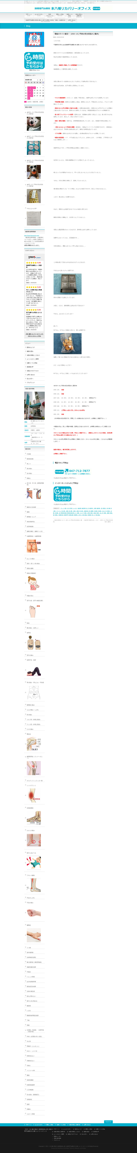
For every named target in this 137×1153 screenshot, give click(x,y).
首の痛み (98, 515)
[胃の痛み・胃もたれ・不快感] (33, 692)
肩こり (29, 463)
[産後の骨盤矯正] (33, 583)
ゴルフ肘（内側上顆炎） (34, 719)
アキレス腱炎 (31, 875)
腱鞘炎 (29, 925)
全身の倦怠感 (31, 991)
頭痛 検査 (93, 513)
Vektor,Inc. (77, 1148)
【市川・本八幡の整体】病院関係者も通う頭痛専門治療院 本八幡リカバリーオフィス (66, 1146)
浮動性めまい (31, 1060)
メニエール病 (31, 1070)
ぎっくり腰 (63, 508)
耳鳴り (29, 1065)
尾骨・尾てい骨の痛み (33, 563)
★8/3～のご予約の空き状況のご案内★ (35, 185)
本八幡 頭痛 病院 (74, 511)
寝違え (104, 508)
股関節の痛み (31, 705)
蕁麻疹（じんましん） (33, 1046)
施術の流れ (30, 351)
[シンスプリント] (33, 795)
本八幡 (108, 508)
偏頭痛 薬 (99, 508)
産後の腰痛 (30, 568)
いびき (29, 1010)
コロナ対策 (69, 508)
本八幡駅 (91, 511)
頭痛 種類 (106, 513)
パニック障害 (31, 977)
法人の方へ (30, 378)
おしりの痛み (31, 558)
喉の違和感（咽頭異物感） (34, 962)
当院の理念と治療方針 (74, 1124)
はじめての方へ (39, 1124)
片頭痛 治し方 (102, 511)
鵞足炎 (29, 734)
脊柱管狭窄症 (31, 521)
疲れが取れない (31, 996)
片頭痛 (95, 511)
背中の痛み (30, 655)
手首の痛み (30, 902)
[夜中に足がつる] (33, 863)
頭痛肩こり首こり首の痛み (80, 515)
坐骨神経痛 (30, 526)
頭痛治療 (71, 515)
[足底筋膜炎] (33, 818)
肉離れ (29, 1109)
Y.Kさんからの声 (32, 208)
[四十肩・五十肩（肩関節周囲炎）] (33, 494)
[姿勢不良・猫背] (33, 670)
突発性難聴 (30, 1080)
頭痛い (56, 515)
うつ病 (29, 947)
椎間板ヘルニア (31, 517)
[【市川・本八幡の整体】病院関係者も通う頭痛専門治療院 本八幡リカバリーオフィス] (68, 9)
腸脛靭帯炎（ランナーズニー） (34, 757)
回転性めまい (31, 1056)
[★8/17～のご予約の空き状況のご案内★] (33, 148)
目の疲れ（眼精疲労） (33, 1094)
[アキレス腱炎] (33, 885)
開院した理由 (49, 1124)
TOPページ (29, 1124)
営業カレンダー (57, 1136)
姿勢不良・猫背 (31, 660)
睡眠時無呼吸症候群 (33, 1015)
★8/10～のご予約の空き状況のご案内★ (35, 161)
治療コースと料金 (32, 363)
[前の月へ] (37, 80)
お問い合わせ (31, 374)
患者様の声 (30, 367)
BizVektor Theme (68, 1148)
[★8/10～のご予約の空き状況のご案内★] (33, 172)
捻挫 (28, 1104)
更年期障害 (30, 952)
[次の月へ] (43, 80)
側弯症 (29, 633)
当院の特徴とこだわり (33, 355)
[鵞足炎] (33, 744)
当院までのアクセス (33, 371)
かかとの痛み (31, 830)
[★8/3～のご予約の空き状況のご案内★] (33, 196)
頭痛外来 (61, 515)
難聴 (28, 1075)
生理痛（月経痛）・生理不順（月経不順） (35, 1030)
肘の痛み (29, 714)
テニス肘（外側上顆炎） (34, 724)
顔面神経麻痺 (31, 1085)
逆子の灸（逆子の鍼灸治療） (35, 600)
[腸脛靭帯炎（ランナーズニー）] (33, 768)
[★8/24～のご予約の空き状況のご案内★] (33, 124)
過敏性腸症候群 (31, 967)
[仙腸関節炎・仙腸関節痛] (33, 546)
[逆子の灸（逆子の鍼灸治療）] (33, 610)
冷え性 (29, 1041)
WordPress (60, 1148)
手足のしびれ (31, 898)
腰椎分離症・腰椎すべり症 (34, 531)
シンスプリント (31, 785)
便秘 (28, 1025)
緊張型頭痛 (64, 513)
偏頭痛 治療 (92, 508)
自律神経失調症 (31, 957)
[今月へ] (40, 80)
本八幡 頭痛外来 (83, 511)
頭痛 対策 (87, 513)
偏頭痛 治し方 (85, 508)
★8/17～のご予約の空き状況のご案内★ (35, 137)
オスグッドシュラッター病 (34, 780)
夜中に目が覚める (32, 1001)
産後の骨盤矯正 (31, 573)
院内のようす (31, 347)
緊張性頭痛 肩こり (71, 513)
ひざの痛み (30, 729)
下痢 (28, 1020)
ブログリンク (31, 382)
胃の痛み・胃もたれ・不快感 (35, 682)
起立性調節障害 (31, 981)
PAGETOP (108, 1121)
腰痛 (28, 512)
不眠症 (29, 972)
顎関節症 (29, 1099)
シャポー (75, 508)
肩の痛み (29, 468)
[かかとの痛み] (33, 840)
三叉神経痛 (30, 1089)
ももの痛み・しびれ (33, 710)
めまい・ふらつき (32, 1051)
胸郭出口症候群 (31, 507)
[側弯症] (33, 643)
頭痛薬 (89, 515)
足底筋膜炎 (30, 808)
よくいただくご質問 (33, 359)
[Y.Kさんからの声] (33, 218)
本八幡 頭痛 (65, 511)
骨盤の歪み (30, 595)
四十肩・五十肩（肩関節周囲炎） (35, 483)
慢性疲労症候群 (31, 986)
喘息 (28, 623)
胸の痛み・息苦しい (33, 628)
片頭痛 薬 (57, 513)
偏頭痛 (79, 508)
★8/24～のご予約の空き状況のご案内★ (35, 113)
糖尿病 (29, 1006)
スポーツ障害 (31, 1114)
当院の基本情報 (57, 1138)
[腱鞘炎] (33, 935)
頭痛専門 (66, 515)
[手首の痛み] (33, 912)
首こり (93, 515)
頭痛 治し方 (99, 513)
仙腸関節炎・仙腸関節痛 (34, 536)
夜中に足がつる (31, 853)
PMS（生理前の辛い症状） (35, 1036)
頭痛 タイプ (80, 513)
